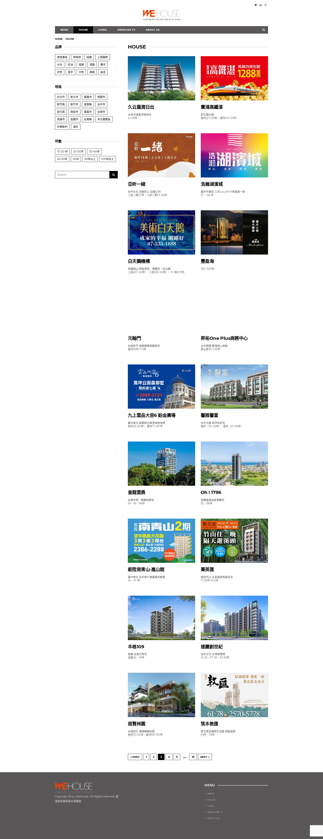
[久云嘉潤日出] (161, 78)
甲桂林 (77, 57)
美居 (92, 72)
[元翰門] (161, 309)
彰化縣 (61, 111)
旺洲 (70, 64)
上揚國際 (102, 57)
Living (102, 29)
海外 (75, 126)
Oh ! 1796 (211, 492)
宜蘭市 (74, 119)
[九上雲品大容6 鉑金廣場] (161, 386)
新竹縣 (61, 104)
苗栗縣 (88, 104)
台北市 (61, 97)
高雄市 (61, 119)
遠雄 (89, 57)
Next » (205, 756)
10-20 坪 (62, 151)
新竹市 (74, 104)
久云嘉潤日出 (141, 107)
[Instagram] (265, 4)
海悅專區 (62, 57)
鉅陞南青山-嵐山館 (146, 569)
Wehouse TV (126, 29)
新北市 (74, 97)
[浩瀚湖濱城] (234, 155)
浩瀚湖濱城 (212, 184)
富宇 (70, 72)
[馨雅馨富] (234, 386)
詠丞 (103, 72)
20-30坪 (78, 151)
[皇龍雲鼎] (161, 464)
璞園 (92, 64)
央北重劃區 (103, 119)
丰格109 (136, 646)
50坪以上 (90, 159)
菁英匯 (207, 569)
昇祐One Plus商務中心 (224, 338)
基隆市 (88, 97)
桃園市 (101, 97)
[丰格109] (161, 618)
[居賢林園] (161, 695)
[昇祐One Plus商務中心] (234, 309)
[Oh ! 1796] (234, 464)
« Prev (135, 756)
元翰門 (134, 338)
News (64, 29)
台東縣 (88, 119)
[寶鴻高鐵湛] (234, 78)
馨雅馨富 (209, 415)
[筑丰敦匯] (234, 695)
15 (193, 757)
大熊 (81, 72)
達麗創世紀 (212, 646)
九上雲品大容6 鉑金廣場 (152, 415)
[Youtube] (261, 4)
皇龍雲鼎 (136, 492)
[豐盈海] (234, 232)
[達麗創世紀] (234, 618)
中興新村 (62, 126)
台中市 (101, 104)
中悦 (59, 72)
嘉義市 (88, 111)
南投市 (74, 111)
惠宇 (103, 64)
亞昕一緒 (136, 184)
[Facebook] (256, 4)
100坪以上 (107, 159)
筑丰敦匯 (209, 723)
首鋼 (81, 64)
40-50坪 (62, 159)
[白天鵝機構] (161, 232)
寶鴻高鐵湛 (212, 107)
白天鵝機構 (139, 261)
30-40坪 (94, 151)
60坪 (76, 159)
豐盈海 (207, 261)
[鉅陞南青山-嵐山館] (161, 541)
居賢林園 (136, 723)
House (83, 29)
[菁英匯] (234, 541)
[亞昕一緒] (161, 155)
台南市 (101, 111)
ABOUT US (152, 29)
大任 (59, 64)
